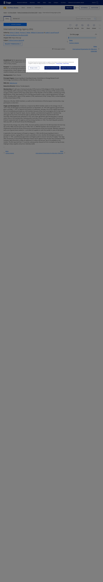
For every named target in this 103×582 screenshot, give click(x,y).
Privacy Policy (59, 63)
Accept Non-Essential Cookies (68, 67)
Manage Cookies (33, 67)
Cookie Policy (66, 63)
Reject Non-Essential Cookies (52, 67)
